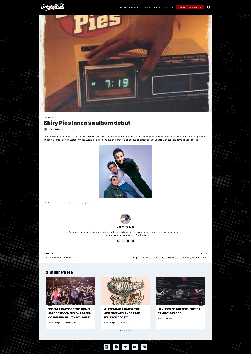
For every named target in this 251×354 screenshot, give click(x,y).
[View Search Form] (209, 7)
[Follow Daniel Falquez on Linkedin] (133, 241)
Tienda (157, 7)
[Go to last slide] (50, 303)
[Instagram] (107, 347)
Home (123, 7)
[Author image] (45, 129)
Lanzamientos (50, 117)
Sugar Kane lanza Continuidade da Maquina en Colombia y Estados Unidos (170, 255)
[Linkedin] (144, 347)
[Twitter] (125, 347)
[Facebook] (116, 347)
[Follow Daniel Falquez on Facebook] (118, 241)
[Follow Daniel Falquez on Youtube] (128, 241)
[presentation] (70, 291)
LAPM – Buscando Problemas (58, 255)
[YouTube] (135, 347)
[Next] (201, 303)
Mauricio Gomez (166, 319)
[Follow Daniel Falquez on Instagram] (123, 241)
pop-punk (73, 203)
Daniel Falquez (55, 129)
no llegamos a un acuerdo (55, 203)
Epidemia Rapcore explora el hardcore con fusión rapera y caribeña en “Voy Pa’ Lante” (69, 313)
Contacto (168, 7)
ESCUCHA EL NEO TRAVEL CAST (190, 7)
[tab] (120, 330)
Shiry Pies (85, 203)
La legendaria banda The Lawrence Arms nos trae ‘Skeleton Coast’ (121, 313)
